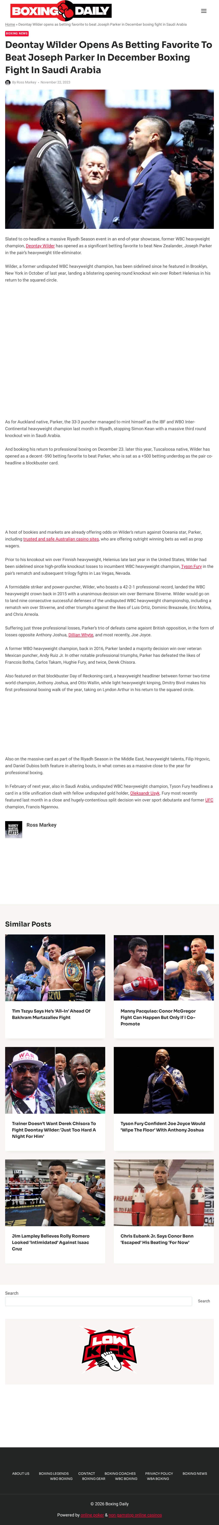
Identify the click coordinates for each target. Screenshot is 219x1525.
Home (10, 24)
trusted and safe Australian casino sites (61, 539)
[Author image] (7, 82)
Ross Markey (26, 82)
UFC (209, 800)
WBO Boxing (61, 1479)
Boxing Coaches (120, 1474)
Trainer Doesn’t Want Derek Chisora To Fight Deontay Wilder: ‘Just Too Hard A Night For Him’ (54, 1130)
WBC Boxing (126, 1479)
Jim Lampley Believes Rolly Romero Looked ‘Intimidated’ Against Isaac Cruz (51, 1242)
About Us (20, 1474)
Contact (86, 1474)
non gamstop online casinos (135, 1515)
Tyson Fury (191, 566)
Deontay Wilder (40, 246)
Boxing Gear (93, 1479)
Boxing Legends (54, 1474)
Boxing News (17, 33)
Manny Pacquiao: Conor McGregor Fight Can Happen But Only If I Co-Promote (158, 1017)
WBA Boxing (158, 1479)
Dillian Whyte (80, 635)
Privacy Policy (159, 1474)
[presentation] (55, 967)
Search (11, 1293)
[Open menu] (204, 10)
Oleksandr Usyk (145, 793)
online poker (92, 1515)
